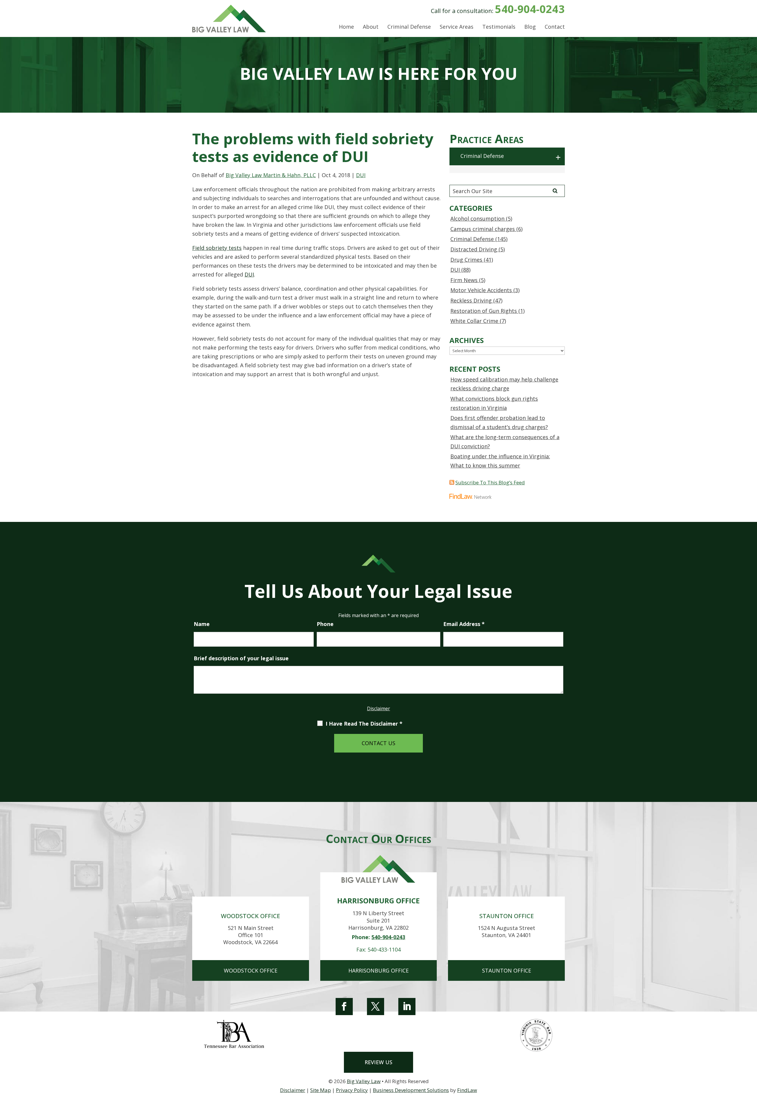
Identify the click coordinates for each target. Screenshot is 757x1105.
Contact (555, 27)
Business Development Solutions (411, 1090)
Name (202, 623)
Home (346, 27)
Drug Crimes (466, 259)
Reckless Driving (471, 300)
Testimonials (498, 27)
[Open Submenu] (559, 157)
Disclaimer (378, 708)
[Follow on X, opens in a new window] (375, 1006)
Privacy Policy (352, 1090)
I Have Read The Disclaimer (364, 724)
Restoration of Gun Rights (483, 310)
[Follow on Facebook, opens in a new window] (344, 1006)
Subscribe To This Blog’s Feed (490, 482)
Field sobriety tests (217, 247)
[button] (751, 1062)
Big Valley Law (364, 1081)
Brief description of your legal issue (241, 658)
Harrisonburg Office (378, 970)
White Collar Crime (474, 320)
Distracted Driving (473, 249)
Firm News (464, 280)
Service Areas (456, 27)
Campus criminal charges (482, 228)
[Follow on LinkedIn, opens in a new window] (406, 1006)
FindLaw (467, 1090)
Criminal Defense (409, 27)
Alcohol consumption (477, 218)
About (370, 27)
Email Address (464, 623)
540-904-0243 (530, 9)
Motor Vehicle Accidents (481, 290)
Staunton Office (506, 970)
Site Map (320, 1090)
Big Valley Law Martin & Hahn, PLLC (271, 175)
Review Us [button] (378, 1062)
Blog (530, 27)
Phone (325, 623)
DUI (360, 175)
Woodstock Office (250, 970)
